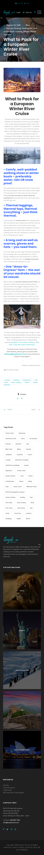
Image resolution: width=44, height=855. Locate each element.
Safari (32, 502)
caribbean (9, 454)
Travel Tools (7, 790)
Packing (17, 28)
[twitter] (24, 3)
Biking (19, 449)
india (7, 486)
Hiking (30, 481)
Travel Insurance (9, 788)
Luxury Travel (18, 486)
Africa (23, 438)
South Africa (21, 508)
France (30, 476)
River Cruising (16, 31)
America (22, 630)
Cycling (8, 460)
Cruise (30, 454)
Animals (8, 444)
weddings (9, 518)
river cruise (9, 502)
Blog (28, 25)
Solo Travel (9, 508)
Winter (26, 31)
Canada (28, 449)
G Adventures (10, 481)
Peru (31, 497)
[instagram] (28, 3)
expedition (9, 470)
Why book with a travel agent (13, 793)
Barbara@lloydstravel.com (15, 354)
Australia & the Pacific (22, 750)
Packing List (27, 28)
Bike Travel (9, 449)
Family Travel (21, 470)
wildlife (19, 518)
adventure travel (11, 438)
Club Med (20, 454)
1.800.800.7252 (15, 820)
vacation (29, 513)
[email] (16, 3)
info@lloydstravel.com (11, 823)
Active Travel (10, 433)
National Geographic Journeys (15, 492)
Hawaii (21, 481)
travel (7, 513)
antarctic (18, 444)
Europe (9, 28)
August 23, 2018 (13, 25)
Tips (31, 508)
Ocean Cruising (10, 497)
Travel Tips (17, 513)
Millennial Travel (32, 486)
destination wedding (21, 460)
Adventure (22, 433)
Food (21, 476)
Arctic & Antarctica (22, 670)
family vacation (10, 476)
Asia (27, 444)
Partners (6, 785)
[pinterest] (21, 3)
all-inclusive (33, 438)
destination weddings (12, 465)
